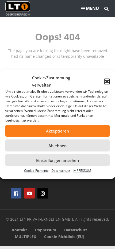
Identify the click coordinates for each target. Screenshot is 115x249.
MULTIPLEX (25, 236)
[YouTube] (29, 193)
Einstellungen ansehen (57, 160)
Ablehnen (57, 145)
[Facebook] (16, 193)
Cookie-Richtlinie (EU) (64, 236)
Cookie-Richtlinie (36, 170)
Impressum (45, 229)
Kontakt (19, 229)
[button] (107, 81)
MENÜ (92, 8)
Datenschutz (60, 170)
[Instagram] (42, 193)
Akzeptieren (57, 131)
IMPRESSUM (82, 170)
